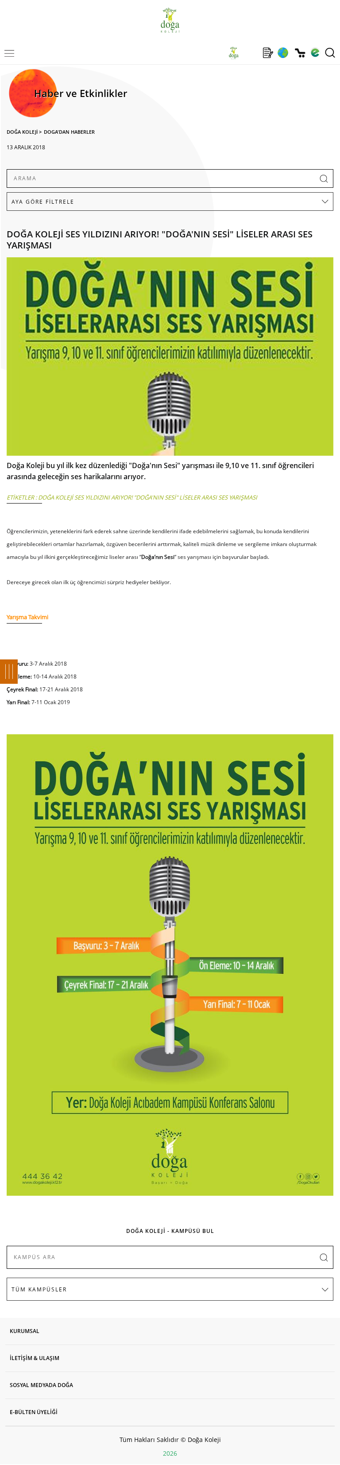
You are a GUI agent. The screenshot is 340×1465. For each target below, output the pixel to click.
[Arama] (330, 52)
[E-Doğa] (315, 52)
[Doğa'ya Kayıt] (268, 52)
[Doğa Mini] (250, 52)
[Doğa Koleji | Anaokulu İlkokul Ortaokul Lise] (169, 20)
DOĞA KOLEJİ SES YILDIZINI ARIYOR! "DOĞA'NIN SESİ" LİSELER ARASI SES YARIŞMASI (147, 497)
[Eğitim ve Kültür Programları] (282, 52)
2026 (170, 1453)
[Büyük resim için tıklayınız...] (170, 358)
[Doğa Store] (299, 53)
